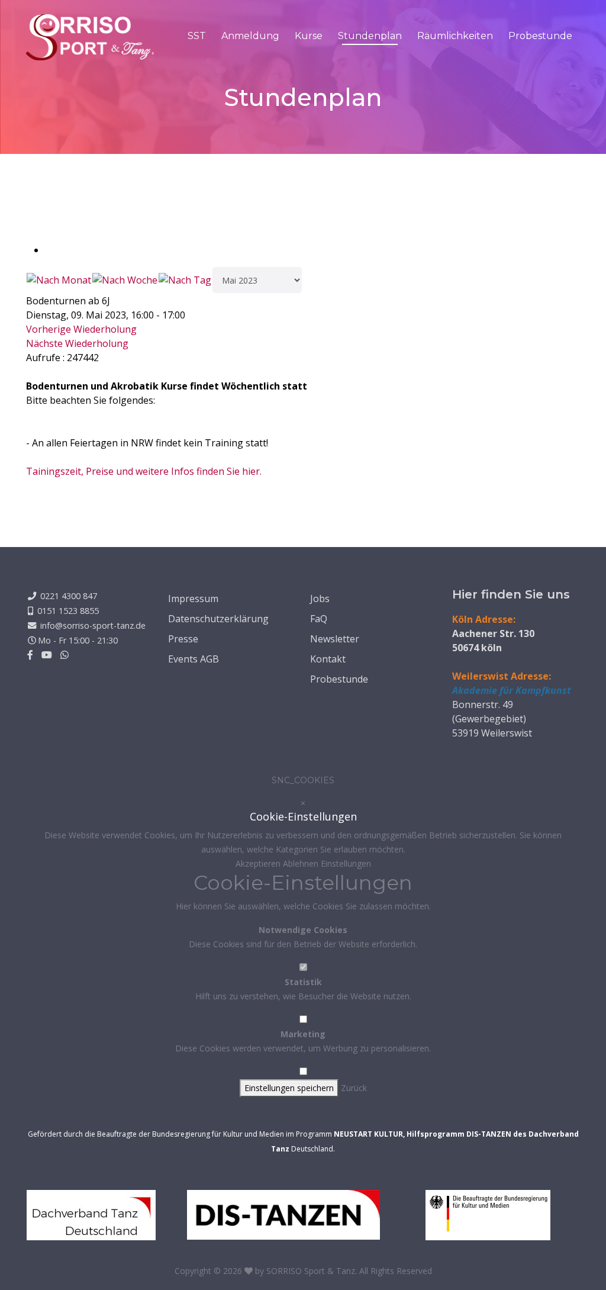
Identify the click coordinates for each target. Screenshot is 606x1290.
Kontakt (328, 658)
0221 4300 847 (68, 595)
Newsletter (334, 638)
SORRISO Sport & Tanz (310, 1270)
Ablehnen (302, 863)
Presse (183, 638)
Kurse (309, 35)
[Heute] (185, 280)
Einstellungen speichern (289, 1087)
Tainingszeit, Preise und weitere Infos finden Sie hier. (144, 471)
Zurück (354, 1087)
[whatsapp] (64, 654)
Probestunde (540, 35)
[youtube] (46, 654)
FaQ (318, 618)
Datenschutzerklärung (218, 618)
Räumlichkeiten (455, 35)
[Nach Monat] (59, 280)
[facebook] (30, 654)
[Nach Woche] (124, 280)
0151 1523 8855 (68, 610)
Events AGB (193, 658)
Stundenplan (370, 35)
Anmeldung (250, 35)
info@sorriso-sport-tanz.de (93, 625)
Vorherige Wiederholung (81, 329)
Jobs (320, 598)
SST (197, 35)
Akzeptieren (259, 863)
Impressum (193, 598)
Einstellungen (346, 863)
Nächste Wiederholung (77, 343)
